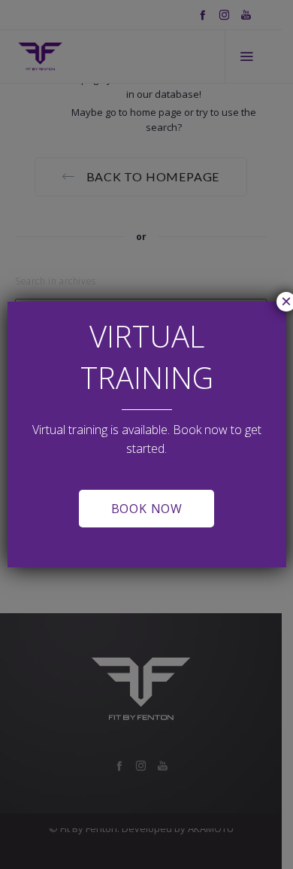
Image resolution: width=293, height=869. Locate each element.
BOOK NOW (147, 508)
